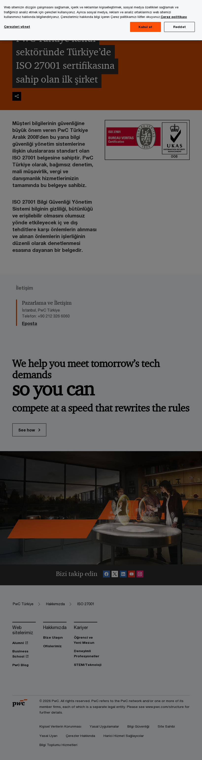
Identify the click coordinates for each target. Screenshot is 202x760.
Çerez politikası (174, 17)
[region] (101, 20)
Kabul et (145, 27)
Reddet (179, 27)
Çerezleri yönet (17, 27)
